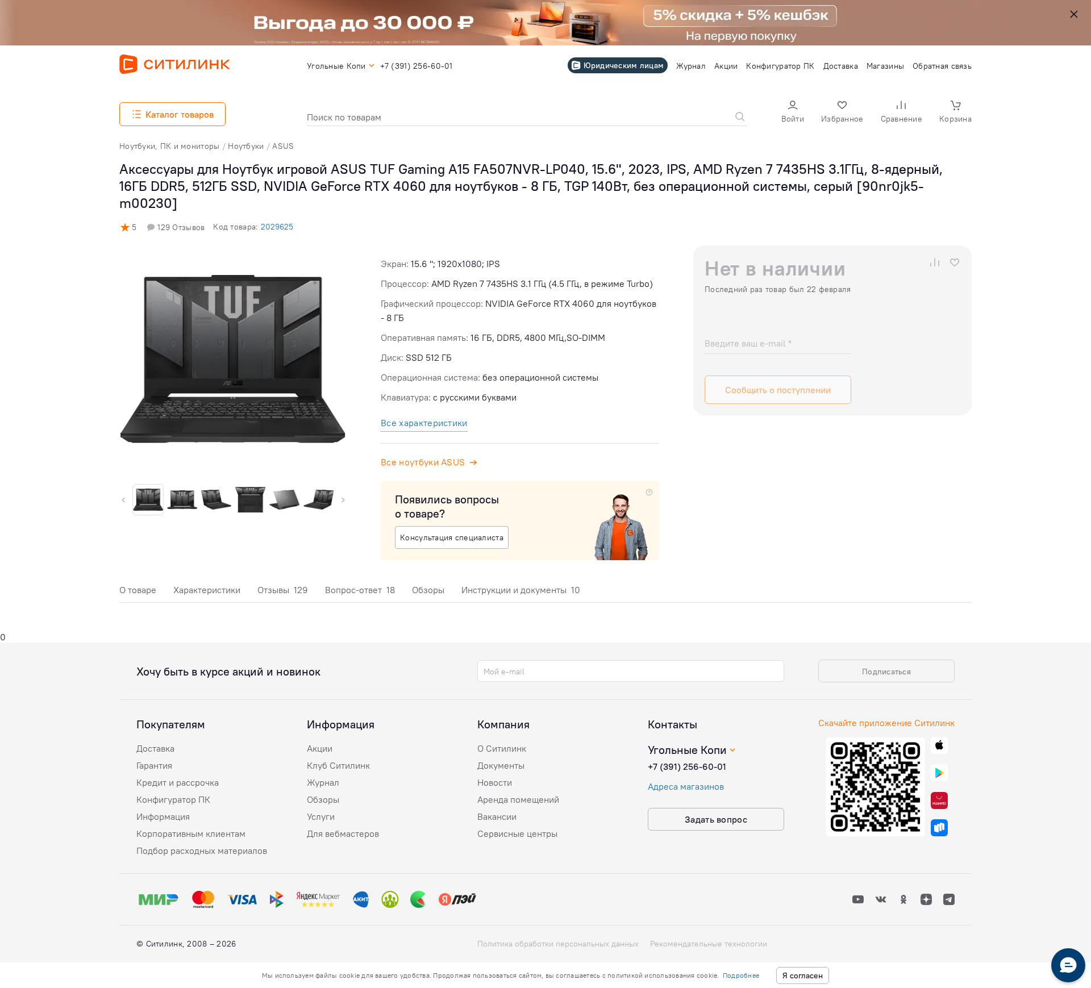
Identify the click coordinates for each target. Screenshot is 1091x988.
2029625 (277, 227)
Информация (163, 816)
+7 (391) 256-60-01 (687, 766)
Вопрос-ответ (360, 589)
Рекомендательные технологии (708, 944)
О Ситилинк (501, 748)
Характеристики (206, 589)
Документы (500, 765)
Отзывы (282, 589)
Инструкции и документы (520, 589)
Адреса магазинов (686, 786)
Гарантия (154, 765)
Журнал (323, 782)
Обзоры (428, 589)
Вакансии (497, 816)
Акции (319, 748)
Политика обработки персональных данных (558, 944)
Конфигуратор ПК (173, 799)
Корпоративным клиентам (190, 833)
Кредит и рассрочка (177, 782)
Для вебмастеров (343, 833)
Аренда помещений (518, 799)
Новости (494, 782)
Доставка (155, 748)
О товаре (137, 589)
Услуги (321, 816)
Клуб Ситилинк (338, 765)
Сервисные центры (517, 833)
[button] (792, 112)
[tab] (137, 593)
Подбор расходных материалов (201, 850)
